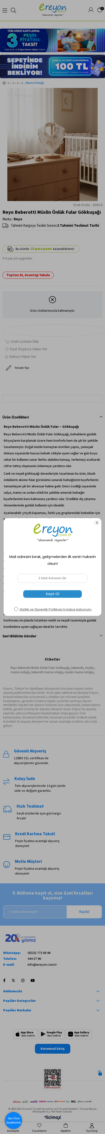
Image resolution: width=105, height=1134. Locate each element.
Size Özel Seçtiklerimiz (13, 1120)
